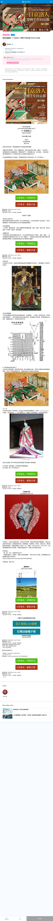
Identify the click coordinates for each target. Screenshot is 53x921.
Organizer (6, 919)
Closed (40, 918)
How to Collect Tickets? (13, 62)
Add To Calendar (8, 50)
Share (48, 5)
